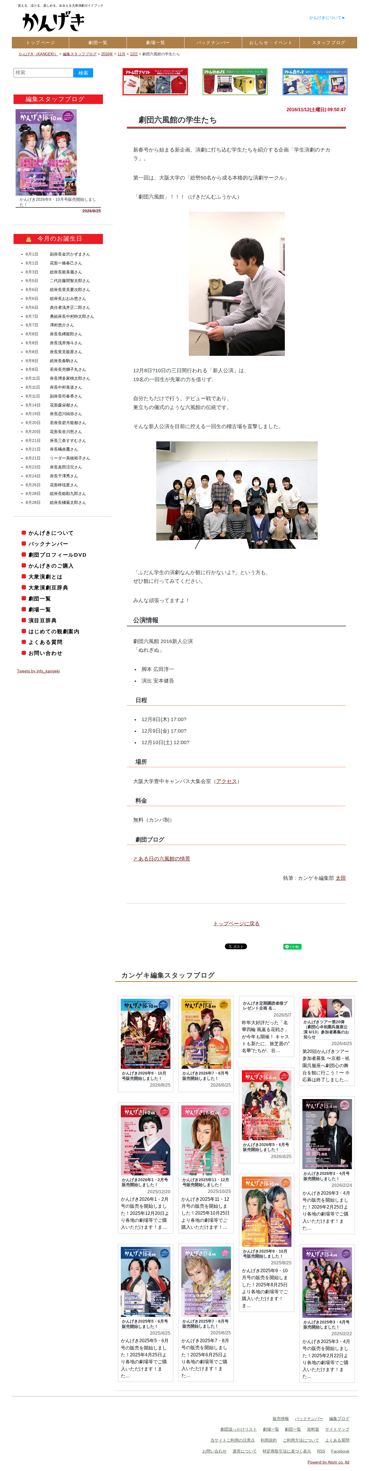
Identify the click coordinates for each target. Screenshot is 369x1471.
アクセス (226, 781)
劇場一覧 (40, 609)
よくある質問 (46, 642)
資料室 (313, 1429)
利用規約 (269, 1440)
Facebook (340, 1451)
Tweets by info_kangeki (38, 671)
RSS (321, 1451)
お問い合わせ (46, 653)
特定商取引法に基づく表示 (287, 1451)
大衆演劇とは (46, 577)
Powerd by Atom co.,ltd (328, 1462)
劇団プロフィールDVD (58, 555)
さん (70, 254)
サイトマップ (337, 1429)
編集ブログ (339, 1418)
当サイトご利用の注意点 (232, 1440)
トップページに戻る (236, 924)
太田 (341, 878)
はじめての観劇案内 (54, 631)
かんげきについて (325, 17)
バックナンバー (48, 544)
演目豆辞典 (43, 620)
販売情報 (281, 1418)
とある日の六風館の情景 (161, 859)
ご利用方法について (301, 1440)
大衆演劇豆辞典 (48, 588)
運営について (245, 1451)
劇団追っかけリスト (239, 1429)
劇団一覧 (40, 599)
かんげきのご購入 (51, 566)
